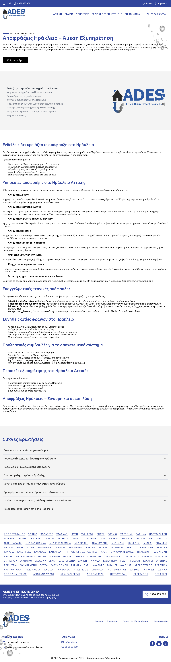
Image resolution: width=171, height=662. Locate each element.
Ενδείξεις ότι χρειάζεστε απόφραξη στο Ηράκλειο (33, 88)
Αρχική (57, 14)
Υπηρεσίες (82, 14)
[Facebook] (152, 643)
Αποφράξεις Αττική (68, 658)
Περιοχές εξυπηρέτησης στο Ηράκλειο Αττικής (31, 107)
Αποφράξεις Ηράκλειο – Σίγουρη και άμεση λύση (31, 111)
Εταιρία (69, 14)
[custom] (165, 643)
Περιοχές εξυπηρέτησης (107, 14)
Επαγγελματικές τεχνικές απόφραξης (25, 96)
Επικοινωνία (132, 14)
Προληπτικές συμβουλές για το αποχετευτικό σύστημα (35, 104)
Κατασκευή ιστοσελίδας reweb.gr (103, 658)
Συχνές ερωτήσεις (16, 115)
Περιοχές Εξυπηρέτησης (136, 620)
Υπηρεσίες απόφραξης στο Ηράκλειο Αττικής (29, 92)
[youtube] (159, 643)
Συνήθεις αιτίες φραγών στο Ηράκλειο (26, 100)
